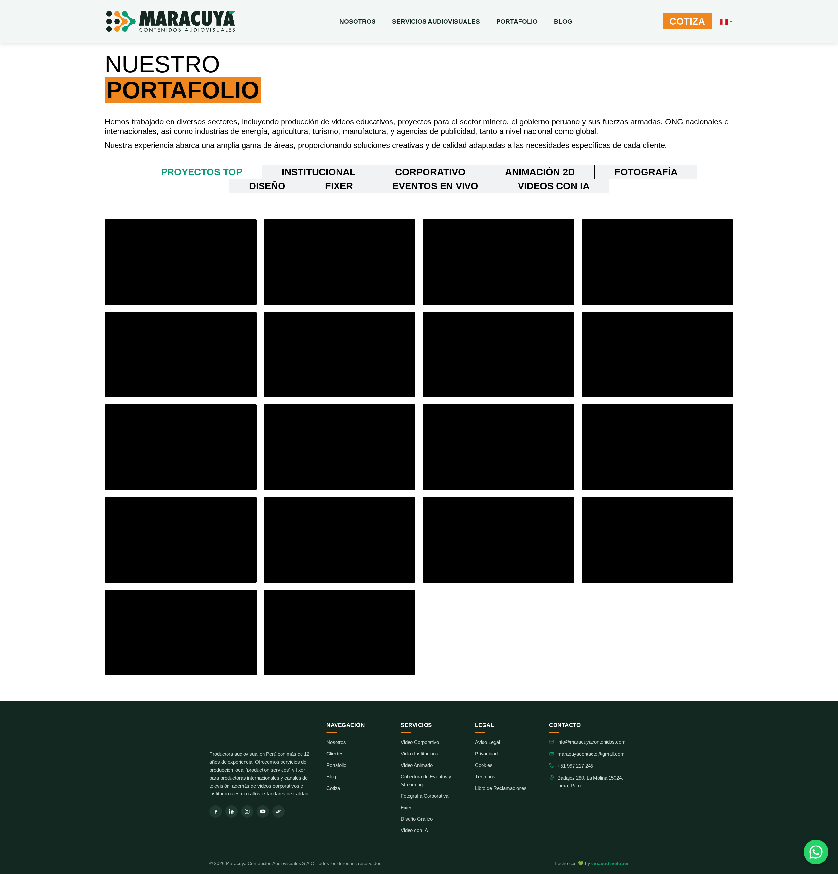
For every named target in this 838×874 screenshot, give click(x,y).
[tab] (201, 172)
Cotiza (333, 788)
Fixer (406, 807)
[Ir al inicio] (261, 731)
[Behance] (278, 811)
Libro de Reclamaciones (501, 788)
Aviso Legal (487, 742)
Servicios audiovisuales (436, 21)
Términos (485, 776)
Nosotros (357, 21)
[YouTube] (263, 811)
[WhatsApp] (816, 852)
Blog (563, 21)
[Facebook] (216, 811)
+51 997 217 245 (575, 766)
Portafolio (516, 21)
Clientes (335, 753)
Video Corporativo (420, 742)
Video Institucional (420, 753)
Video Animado (417, 765)
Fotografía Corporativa (424, 796)
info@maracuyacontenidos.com (591, 742)
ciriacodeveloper (609, 863)
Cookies (484, 765)
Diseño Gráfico (417, 819)
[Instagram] (247, 811)
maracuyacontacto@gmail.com (591, 754)
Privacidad (486, 753)
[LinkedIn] (231, 811)
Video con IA (414, 830)
